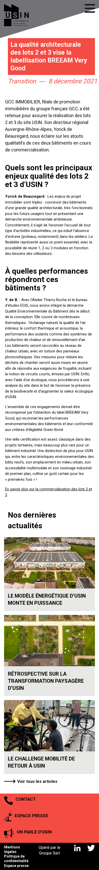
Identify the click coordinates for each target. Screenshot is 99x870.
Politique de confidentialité (16, 858)
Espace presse (16, 866)
